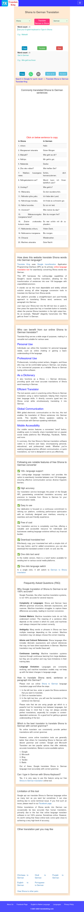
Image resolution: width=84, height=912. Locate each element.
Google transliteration (46, 264)
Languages (57, 904)
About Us (10, 904)
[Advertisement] (7, 10)
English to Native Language (40, 904)
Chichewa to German (22, 876)
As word (63, 74)
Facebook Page (22, 904)
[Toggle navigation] (80, 3)
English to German (22, 883)
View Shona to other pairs (27, 891)
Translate (42, 48)
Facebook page (45, 803)
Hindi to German (40, 876)
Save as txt (50, 74)
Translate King (23, 264)
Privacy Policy (69, 904)
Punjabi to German (57, 876)
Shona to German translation (31, 780)
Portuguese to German (39, 883)
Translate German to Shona (42, 21)
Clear (59, 48)
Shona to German (50, 683)
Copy (24, 48)
